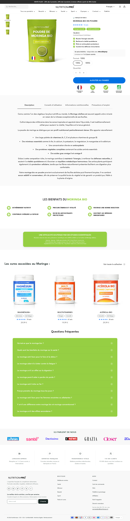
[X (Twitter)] (26, 488)
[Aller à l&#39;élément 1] (8, 17)
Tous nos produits (26, 11)
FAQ (93, 488)
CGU (23, 517)
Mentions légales (38, 517)
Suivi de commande (98, 484)
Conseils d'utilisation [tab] (53, 105)
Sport (73, 11)
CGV (20, 517)
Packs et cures (61, 500)
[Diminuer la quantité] (76, 72)
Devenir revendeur (98, 503)
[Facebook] (22, 488)
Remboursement (48, 517)
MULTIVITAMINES (65, 312)
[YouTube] (13, 488)
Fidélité (107, 11)
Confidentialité (29, 517)
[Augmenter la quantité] (84, 72)
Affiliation (95, 496)
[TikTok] (17, 488)
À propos (84, 11)
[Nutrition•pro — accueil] (30, 477)
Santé (63, 11)
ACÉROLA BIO (106, 312)
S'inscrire (43, 501)
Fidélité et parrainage (98, 492)
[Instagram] (9, 488)
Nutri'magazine (97, 500)
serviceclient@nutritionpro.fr (100, 509)
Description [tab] (29, 105)
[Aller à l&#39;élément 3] (8, 32)
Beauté (41, 11)
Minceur (52, 11)
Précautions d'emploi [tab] (101, 105)
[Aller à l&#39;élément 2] (8, 24)
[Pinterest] (31, 488)
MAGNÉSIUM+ (24, 312)
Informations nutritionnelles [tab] (77, 105)
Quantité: (77, 68)
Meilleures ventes (62, 480)
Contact (95, 11)
